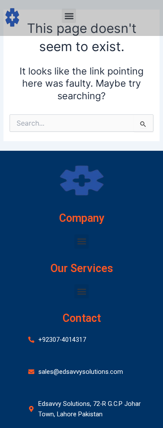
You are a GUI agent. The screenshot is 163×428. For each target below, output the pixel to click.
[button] (69, 16)
